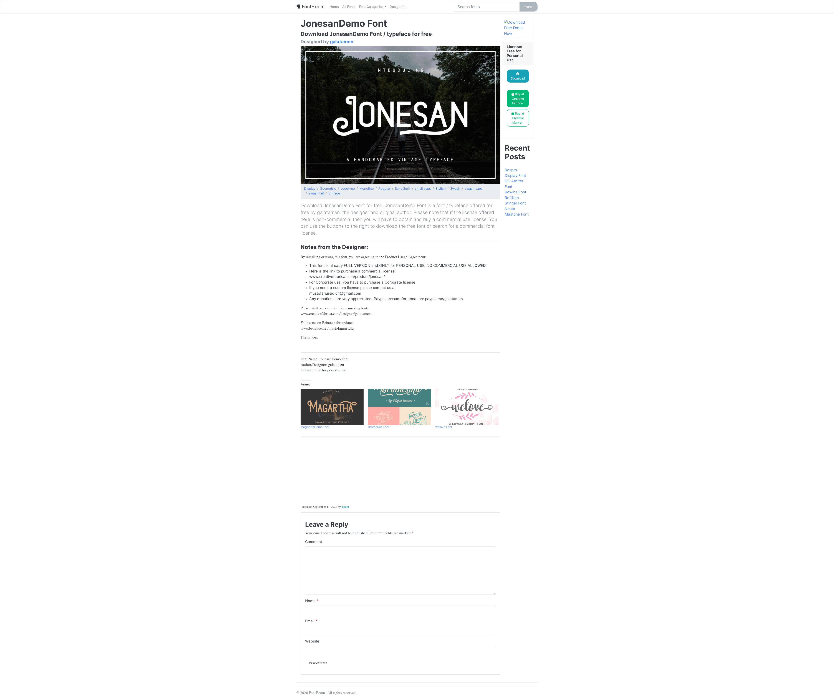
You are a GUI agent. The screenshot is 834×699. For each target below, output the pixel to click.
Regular (384, 189)
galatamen (341, 41)
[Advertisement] (400, 470)
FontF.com (312, 6)
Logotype (348, 189)
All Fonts (349, 7)
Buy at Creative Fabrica (518, 98)
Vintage (334, 193)
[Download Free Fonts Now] (517, 28)
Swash (455, 189)
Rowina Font (515, 192)
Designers (397, 7)
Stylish (440, 189)
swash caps (474, 189)
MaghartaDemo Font (315, 427)
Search (528, 6)
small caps (423, 189)
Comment (313, 542)
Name (312, 601)
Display (309, 189)
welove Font (443, 427)
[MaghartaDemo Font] (332, 407)
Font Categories (371, 7)
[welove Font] (466, 407)
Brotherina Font (378, 427)
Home (334, 7)
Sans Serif (402, 189)
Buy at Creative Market (518, 117)
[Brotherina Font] (399, 407)
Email (311, 621)
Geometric (328, 189)
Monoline (366, 189)
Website (312, 641)
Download (518, 78)
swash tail (316, 193)
